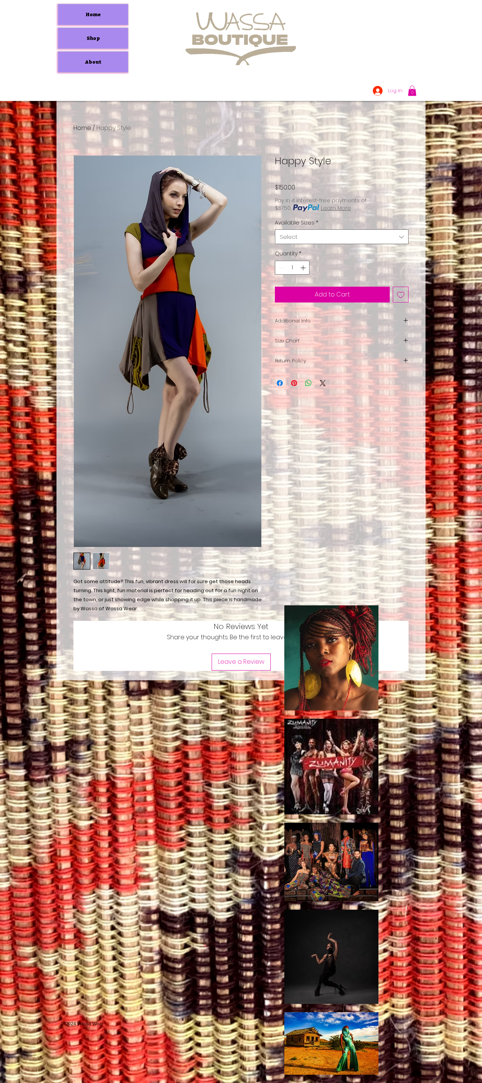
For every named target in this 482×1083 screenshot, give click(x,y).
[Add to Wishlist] (401, 294)
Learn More (336, 208)
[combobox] (342, 236)
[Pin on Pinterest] (294, 383)
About (93, 62)
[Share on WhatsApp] (308, 383)
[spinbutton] (292, 267)
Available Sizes (296, 222)
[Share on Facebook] (279, 383)
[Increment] (303, 267)
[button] (412, 91)
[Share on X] (322, 383)
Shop (93, 38)
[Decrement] (280, 267)
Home (93, 14)
